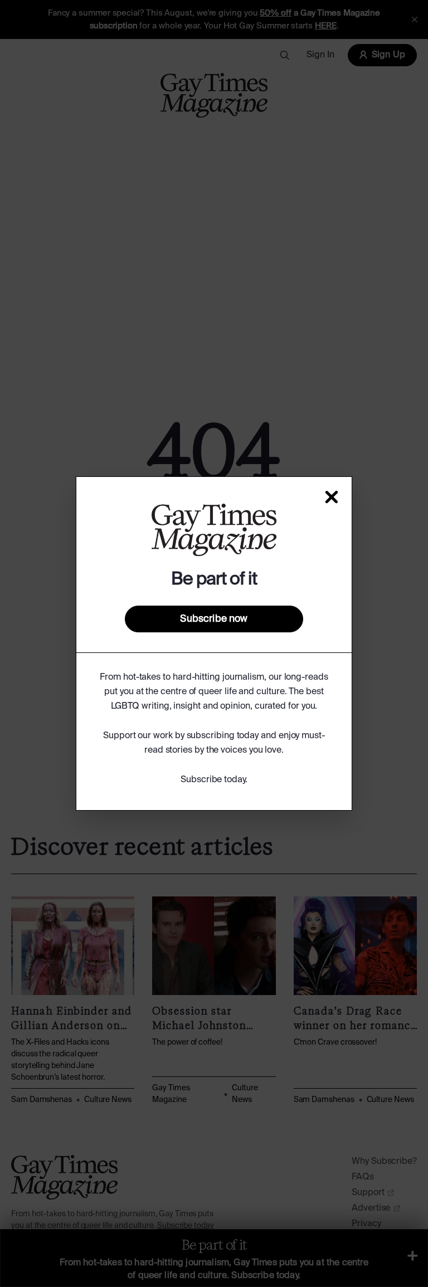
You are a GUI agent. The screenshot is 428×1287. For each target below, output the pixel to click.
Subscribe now (213, 619)
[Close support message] (331, 497)
